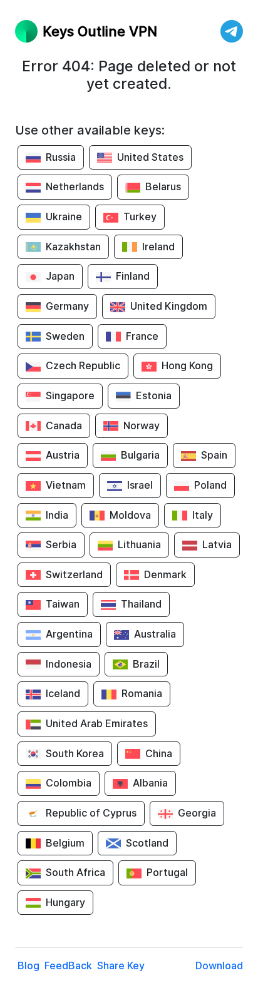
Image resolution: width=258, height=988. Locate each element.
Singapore (70, 395)
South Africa (75, 872)
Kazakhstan (73, 246)
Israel (140, 485)
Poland (210, 485)
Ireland (158, 246)
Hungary (65, 902)
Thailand (141, 604)
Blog (28, 965)
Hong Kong (187, 365)
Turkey (140, 216)
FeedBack (68, 965)
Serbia (61, 544)
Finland (133, 276)
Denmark (165, 574)
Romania (141, 693)
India (57, 515)
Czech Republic (83, 365)
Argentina (69, 634)
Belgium (65, 843)
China (158, 753)
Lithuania (139, 544)
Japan (60, 276)
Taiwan (63, 604)
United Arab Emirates (97, 723)
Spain (214, 455)
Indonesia (68, 664)
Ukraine (64, 216)
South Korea (75, 753)
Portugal (167, 872)
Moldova (130, 515)
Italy (202, 515)
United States (150, 157)
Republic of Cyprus (91, 813)
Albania (150, 783)
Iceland (63, 693)
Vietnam (66, 485)
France (142, 336)
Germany (67, 306)
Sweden (65, 336)
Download (219, 965)
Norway (141, 425)
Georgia (197, 813)
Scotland (147, 843)
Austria (63, 455)
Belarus (163, 186)
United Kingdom (168, 306)
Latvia (217, 544)
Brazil (146, 664)
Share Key (121, 965)
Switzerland (74, 574)
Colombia (68, 783)
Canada (64, 425)
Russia (61, 157)
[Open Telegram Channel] (231, 31)
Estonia (154, 395)
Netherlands (75, 186)
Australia (155, 634)
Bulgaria (140, 455)
